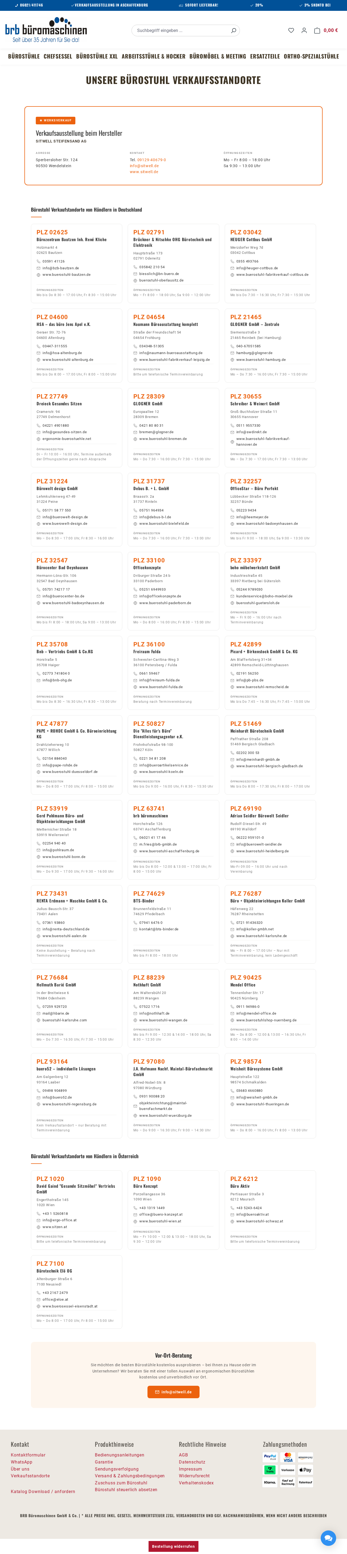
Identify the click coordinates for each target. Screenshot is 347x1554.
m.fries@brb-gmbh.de (158, 844)
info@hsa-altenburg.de (62, 353)
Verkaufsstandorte (30, 1475)
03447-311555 (55, 346)
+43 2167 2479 (55, 1293)
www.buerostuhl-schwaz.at (259, 1221)
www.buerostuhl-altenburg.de (68, 360)
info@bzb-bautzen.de (61, 268)
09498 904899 (55, 1091)
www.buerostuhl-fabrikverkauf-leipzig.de (174, 360)
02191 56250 (247, 673)
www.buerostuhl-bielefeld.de (164, 524)
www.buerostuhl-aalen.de (64, 936)
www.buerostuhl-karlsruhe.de (261, 936)
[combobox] (179, 30)
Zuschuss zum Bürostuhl (121, 1482)
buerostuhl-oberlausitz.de (161, 280)
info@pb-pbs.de (250, 680)
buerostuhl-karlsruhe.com (65, 1020)
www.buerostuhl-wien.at (160, 1221)
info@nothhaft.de (154, 1013)
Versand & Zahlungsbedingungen (130, 1475)
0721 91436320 (249, 923)
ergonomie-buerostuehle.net (67, 439)
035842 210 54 (152, 267)
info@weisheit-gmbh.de (257, 1097)
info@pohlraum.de (58, 850)
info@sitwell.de (144, 166)
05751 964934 (151, 510)
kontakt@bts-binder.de (159, 929)
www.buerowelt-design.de (65, 524)
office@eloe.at (55, 1299)
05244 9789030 (249, 589)
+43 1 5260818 (55, 1214)
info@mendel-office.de (256, 1013)
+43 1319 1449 (152, 1208)
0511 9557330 (248, 425)
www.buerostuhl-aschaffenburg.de (169, 851)
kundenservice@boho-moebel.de (264, 596)
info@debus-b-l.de (155, 517)
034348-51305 (151, 346)
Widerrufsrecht (194, 1475)
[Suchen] (233, 30)
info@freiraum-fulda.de (159, 680)
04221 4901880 (56, 425)
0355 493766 (247, 261)
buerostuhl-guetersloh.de (258, 603)
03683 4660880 (249, 1091)
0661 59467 (149, 673)
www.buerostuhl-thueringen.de (262, 1104)
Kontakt (137, 152)
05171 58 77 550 (57, 510)
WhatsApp (21, 1462)
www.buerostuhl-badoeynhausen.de (267, 524)
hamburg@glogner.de (254, 353)
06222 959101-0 (250, 838)
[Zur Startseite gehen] (46, 29)
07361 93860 (54, 923)
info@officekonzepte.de (160, 596)
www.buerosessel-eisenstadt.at (70, 1306)
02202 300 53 (248, 753)
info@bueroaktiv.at (252, 1214)
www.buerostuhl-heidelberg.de (262, 851)
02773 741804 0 (56, 673)
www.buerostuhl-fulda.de (161, 687)
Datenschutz (192, 1462)
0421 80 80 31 (151, 425)
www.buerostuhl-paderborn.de (165, 603)
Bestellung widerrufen (173, 1546)
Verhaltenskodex (196, 1482)
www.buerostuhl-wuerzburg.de (165, 1115)
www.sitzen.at (55, 1227)
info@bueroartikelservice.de (163, 765)
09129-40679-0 (151, 160)
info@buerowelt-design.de (65, 517)
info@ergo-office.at (60, 1220)
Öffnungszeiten (238, 152)
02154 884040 (55, 758)
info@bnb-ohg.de (57, 680)
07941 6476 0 (151, 923)
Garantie (104, 1462)
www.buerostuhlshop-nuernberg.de (266, 1020)
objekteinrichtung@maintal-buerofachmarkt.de (163, 1106)
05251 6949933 (152, 589)
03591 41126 (54, 261)
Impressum (190, 1469)
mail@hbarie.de (56, 1013)
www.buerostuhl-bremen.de (163, 439)
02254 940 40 (54, 843)
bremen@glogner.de (156, 432)
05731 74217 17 (56, 589)
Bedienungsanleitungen (119, 1455)
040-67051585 (248, 346)
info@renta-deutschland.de (66, 929)
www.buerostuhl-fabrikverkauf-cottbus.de (272, 275)
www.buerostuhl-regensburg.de (70, 1104)
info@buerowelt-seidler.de (259, 844)
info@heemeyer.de (252, 517)
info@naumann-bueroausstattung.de (171, 353)
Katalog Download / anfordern (43, 1491)
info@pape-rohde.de (60, 765)
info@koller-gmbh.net (255, 929)
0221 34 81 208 (152, 758)
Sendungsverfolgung (117, 1469)
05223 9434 (246, 510)
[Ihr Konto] (304, 30)
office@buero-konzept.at (160, 1214)
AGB (183, 1455)
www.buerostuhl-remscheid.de (262, 687)
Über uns (20, 1469)
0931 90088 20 (152, 1096)
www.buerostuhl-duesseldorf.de (70, 772)
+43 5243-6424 (249, 1208)
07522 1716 (149, 1007)
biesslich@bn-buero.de (159, 274)
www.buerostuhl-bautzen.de (67, 275)
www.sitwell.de (144, 172)
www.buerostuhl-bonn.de (64, 857)
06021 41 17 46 (152, 838)
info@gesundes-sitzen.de (65, 432)
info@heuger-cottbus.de (257, 268)
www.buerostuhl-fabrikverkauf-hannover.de (263, 441)
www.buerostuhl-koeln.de (161, 772)
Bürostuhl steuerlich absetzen (126, 1489)
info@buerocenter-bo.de (64, 596)
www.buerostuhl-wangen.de (163, 1020)
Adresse (43, 152)
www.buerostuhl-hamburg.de (261, 360)
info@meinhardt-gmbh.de (258, 759)
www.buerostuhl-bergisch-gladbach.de (269, 766)
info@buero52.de (57, 1097)
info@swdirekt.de (251, 432)
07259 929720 (55, 1007)
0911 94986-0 (248, 1007)
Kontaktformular (28, 1455)
